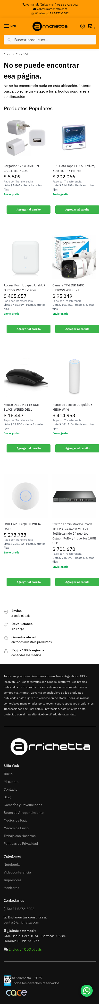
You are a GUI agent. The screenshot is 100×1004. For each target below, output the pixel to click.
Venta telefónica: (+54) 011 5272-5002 (51, 4)
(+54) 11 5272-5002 (19, 909)
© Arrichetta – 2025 (27, 978)
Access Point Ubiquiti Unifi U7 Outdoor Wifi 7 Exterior (24, 287)
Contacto (10, 789)
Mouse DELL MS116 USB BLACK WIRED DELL (21, 407)
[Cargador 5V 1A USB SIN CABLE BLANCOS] (26, 138)
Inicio (7, 54)
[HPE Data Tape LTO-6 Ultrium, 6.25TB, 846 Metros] (74, 138)
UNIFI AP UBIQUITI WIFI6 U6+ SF (22, 526)
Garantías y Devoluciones (23, 805)
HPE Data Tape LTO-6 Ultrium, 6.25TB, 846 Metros (73, 168)
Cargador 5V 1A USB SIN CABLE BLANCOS (21, 168)
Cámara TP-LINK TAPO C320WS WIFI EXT (68, 287)
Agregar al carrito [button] (29, 209)
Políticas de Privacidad (21, 843)
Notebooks (12, 864)
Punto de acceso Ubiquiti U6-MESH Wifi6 (73, 407)
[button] (90, 26)
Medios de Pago (15, 820)
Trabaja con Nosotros (20, 836)
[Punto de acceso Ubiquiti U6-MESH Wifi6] (74, 377)
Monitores (11, 888)
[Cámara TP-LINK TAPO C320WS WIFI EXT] (74, 257)
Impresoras (12, 880)
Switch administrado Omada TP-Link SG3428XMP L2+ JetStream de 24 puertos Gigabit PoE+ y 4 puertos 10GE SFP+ (74, 533)
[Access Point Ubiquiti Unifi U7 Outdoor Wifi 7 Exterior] (26, 257)
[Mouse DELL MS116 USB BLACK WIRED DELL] (26, 377)
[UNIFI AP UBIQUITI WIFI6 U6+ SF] (26, 496)
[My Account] (82, 26)
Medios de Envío (16, 828)
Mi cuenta (11, 781)
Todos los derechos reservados (35, 983)
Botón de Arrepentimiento (24, 812)
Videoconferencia (17, 872)
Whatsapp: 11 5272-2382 (51, 13)
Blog (7, 797)
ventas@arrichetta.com (52, 9)
